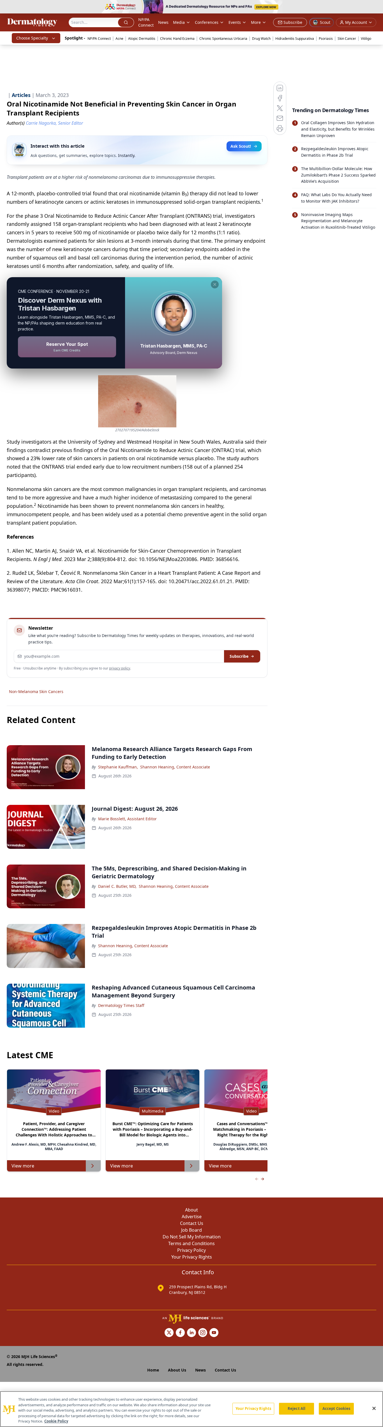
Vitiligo (366, 38)
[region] (191, 1409)
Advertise (192, 1216)
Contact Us (191, 1223)
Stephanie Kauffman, (118, 767)
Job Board (191, 1230)
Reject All (296, 1408)
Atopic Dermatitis (141, 38)
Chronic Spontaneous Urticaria (223, 38)
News (163, 22)
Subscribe (239, 656)
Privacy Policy (191, 1250)
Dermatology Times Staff (121, 1005)
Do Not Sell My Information (192, 1237)
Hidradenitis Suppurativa (294, 38)
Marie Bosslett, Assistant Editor (127, 818)
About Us (177, 1370)
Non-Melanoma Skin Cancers (36, 691)
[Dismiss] (215, 284)
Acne (119, 38)
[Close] (374, 1408)
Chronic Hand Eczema (177, 38)
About (191, 1210)
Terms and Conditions (191, 1243)
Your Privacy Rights (191, 1257)
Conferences (206, 22)
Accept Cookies (336, 1408)
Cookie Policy (56, 1421)
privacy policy (119, 668)
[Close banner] (376, 7)
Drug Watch (261, 38)
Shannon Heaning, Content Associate (175, 767)
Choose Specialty (32, 38)
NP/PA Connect (146, 22)
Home (153, 1370)
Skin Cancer (347, 38)
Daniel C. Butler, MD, (117, 886)
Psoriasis (326, 38)
